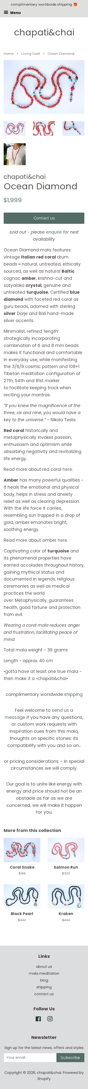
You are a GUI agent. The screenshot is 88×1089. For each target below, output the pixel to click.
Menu (15, 12)
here (67, 469)
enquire (54, 232)
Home (9, 53)
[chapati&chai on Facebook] (38, 1019)
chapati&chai (44, 32)
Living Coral (30, 53)
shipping (73, 694)
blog (44, 980)
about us (44, 966)
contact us (44, 994)
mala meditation (44, 973)
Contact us (44, 218)
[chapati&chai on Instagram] (50, 1019)
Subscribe (70, 1057)
